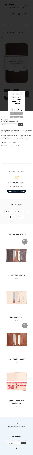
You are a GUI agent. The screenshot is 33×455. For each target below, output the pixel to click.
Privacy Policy (16, 423)
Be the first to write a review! (17, 191)
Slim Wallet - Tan (17, 317)
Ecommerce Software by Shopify (16, 426)
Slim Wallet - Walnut (16, 359)
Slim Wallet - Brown (16, 275)
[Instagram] (16, 448)
